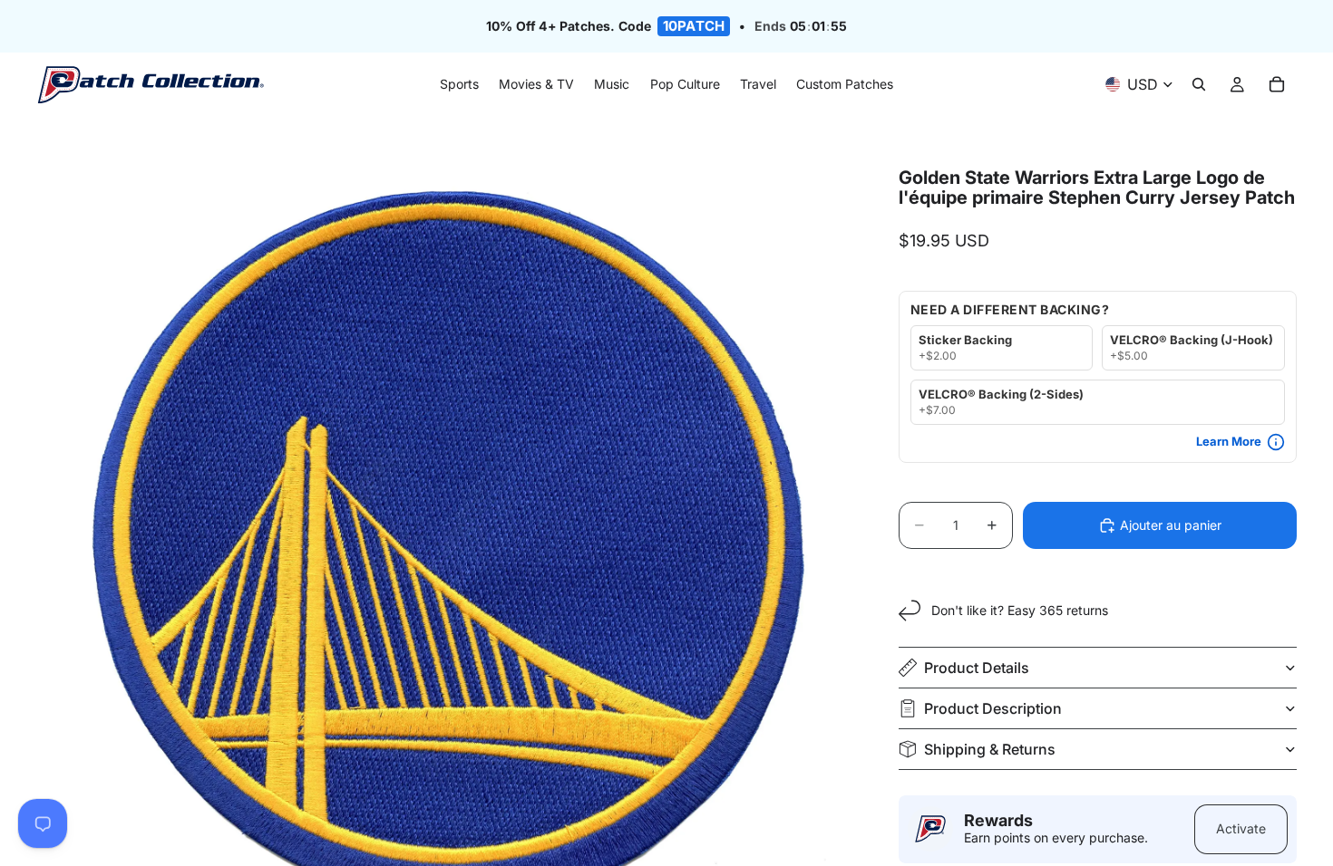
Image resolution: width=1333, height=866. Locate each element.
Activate (1241, 828)
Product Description (993, 708)
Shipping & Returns (990, 749)
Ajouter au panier (1170, 525)
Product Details (976, 668)
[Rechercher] (1199, 85)
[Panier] (1277, 85)
